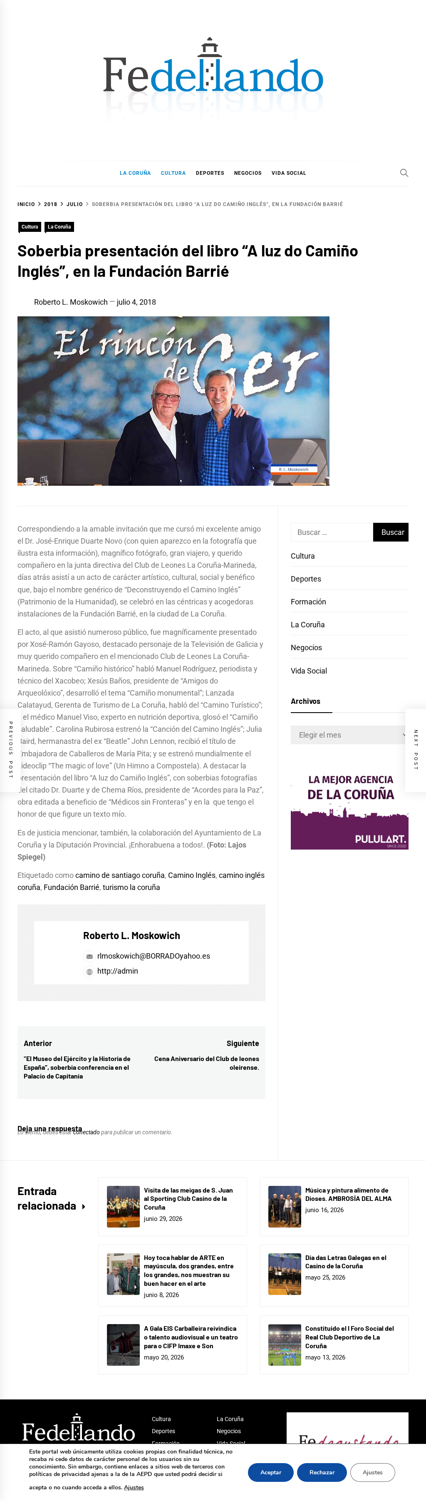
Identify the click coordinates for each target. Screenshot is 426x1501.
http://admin (117, 971)
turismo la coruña (131, 887)
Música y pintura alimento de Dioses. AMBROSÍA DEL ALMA (348, 1194)
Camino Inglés (191, 875)
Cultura (30, 227)
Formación (308, 601)
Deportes (306, 578)
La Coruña (59, 227)
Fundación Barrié (71, 887)
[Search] (404, 172)
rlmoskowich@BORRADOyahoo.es (153, 956)
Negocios (306, 647)
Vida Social (309, 670)
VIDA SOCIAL (289, 173)
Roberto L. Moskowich (71, 302)
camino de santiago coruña (120, 875)
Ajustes (134, 1487)
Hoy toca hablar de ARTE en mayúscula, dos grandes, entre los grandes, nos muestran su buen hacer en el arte (189, 1270)
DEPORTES (210, 173)
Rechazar (322, 1472)
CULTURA (173, 173)
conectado (86, 1132)
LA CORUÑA (135, 173)
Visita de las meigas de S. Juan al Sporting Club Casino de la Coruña (188, 1198)
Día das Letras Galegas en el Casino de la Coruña (345, 1261)
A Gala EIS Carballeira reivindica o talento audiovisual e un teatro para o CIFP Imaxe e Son (191, 1336)
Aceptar (270, 1472)
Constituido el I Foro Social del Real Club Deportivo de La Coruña (349, 1336)
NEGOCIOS (248, 173)
